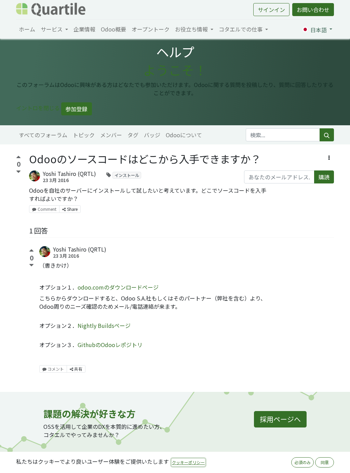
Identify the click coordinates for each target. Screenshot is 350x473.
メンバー (111, 135)
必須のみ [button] (302, 462)
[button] (329, 157)
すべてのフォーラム (43, 135)
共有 (77, 369)
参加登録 (77, 109)
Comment (47, 209)
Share (72, 209)
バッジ (152, 135)
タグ (132, 135)
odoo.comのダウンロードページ (118, 287)
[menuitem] (27, 29)
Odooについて (184, 135)
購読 (324, 177)
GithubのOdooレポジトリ (110, 345)
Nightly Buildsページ (104, 325)
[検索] (327, 134)
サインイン (271, 9)
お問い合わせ (313, 9)
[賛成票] (18, 158)
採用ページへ (280, 419)
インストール (127, 175)
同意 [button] (325, 462)
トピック (84, 135)
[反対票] (18, 172)
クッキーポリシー (188, 462)
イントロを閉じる (38, 108)
